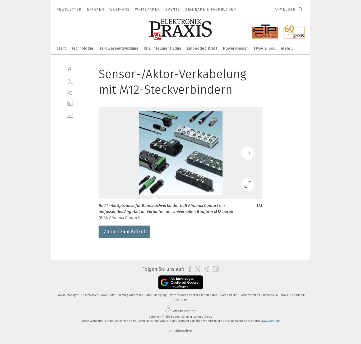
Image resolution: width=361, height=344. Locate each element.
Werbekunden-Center (184, 295)
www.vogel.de (270, 321)
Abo (284, 295)
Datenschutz (229, 295)
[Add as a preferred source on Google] (180, 282)
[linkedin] (70, 104)
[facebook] (70, 69)
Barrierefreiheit (250, 295)
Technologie (82, 48)
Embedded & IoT (202, 48)
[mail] (70, 115)
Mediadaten (209, 295)
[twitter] (70, 81)
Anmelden (285, 9)
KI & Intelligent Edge (163, 48)
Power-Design (236, 48)
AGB (104, 295)
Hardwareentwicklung (118, 48)
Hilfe (112, 295)
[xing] (70, 92)
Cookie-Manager (68, 295)
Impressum (271, 295)
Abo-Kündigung (156, 295)
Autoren (181, 299)
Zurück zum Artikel (124, 232)
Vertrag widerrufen (131, 295)
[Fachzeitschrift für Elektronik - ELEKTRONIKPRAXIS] (61, 48)
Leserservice (90, 295)
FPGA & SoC (265, 48)
